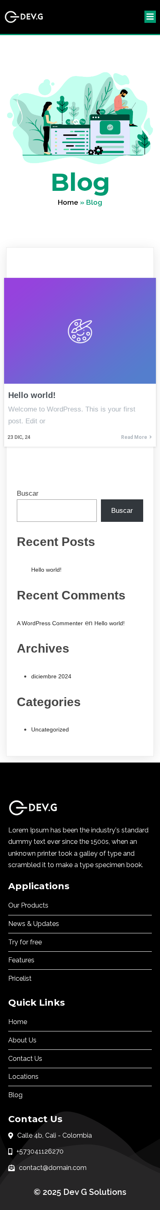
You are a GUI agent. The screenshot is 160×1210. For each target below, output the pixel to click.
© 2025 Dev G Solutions (80, 1192)
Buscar (28, 493)
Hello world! (46, 569)
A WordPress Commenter (50, 623)
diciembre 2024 (51, 676)
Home (68, 202)
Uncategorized (50, 729)
